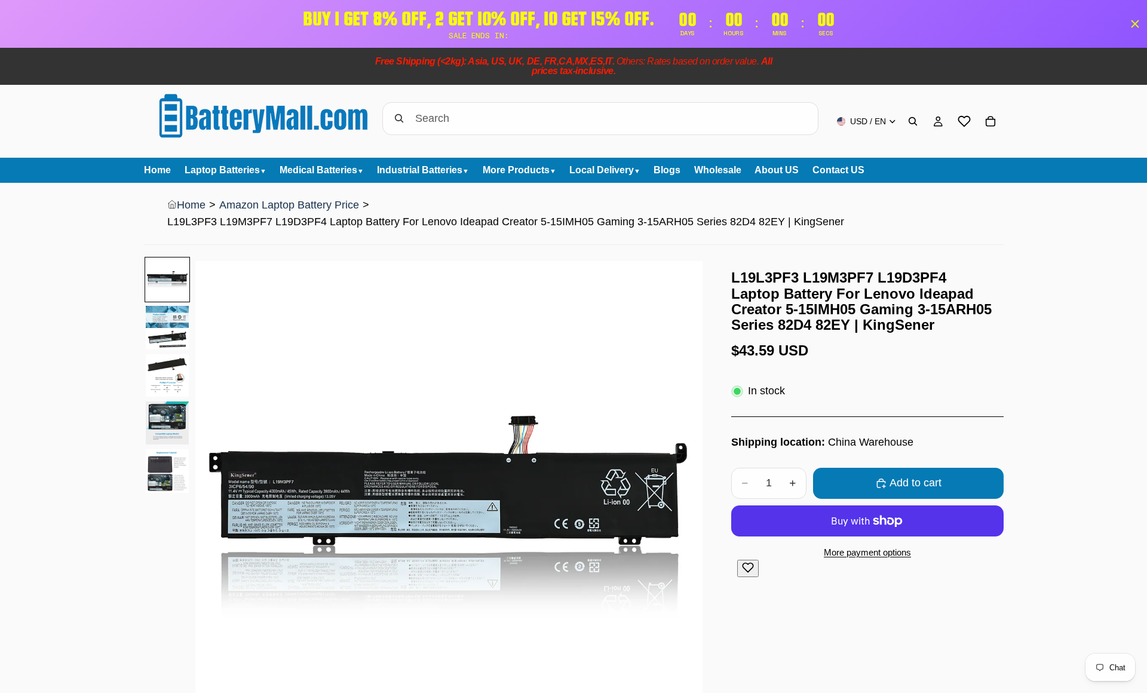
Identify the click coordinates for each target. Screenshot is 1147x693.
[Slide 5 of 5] (167, 471)
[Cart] (990, 121)
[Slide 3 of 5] (167, 375)
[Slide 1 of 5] (167, 279)
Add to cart (915, 483)
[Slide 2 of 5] (167, 327)
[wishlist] (964, 121)
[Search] (913, 121)
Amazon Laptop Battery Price (289, 205)
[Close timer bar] (1135, 24)
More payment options (867, 552)
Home (191, 205)
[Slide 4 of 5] (167, 422)
